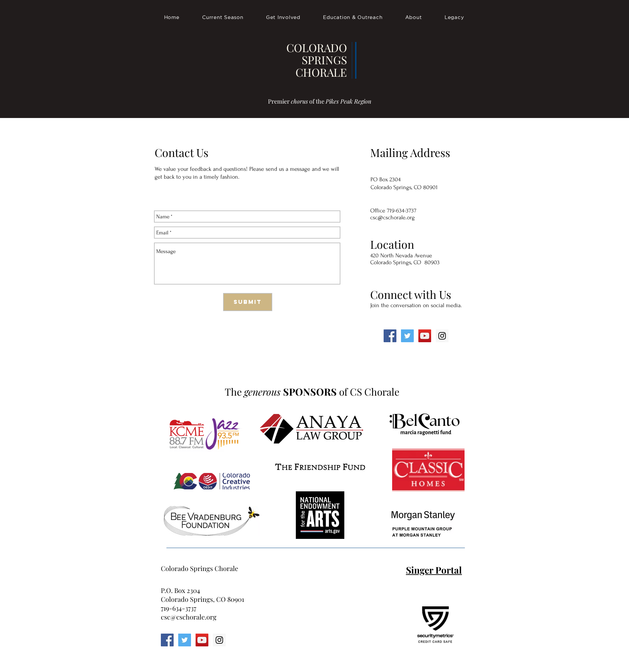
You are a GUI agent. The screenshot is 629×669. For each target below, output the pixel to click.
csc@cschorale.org (392, 217)
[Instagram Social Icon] (442, 335)
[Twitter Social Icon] (407, 335)
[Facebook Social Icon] (390, 335)
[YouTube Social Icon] (424, 335)
